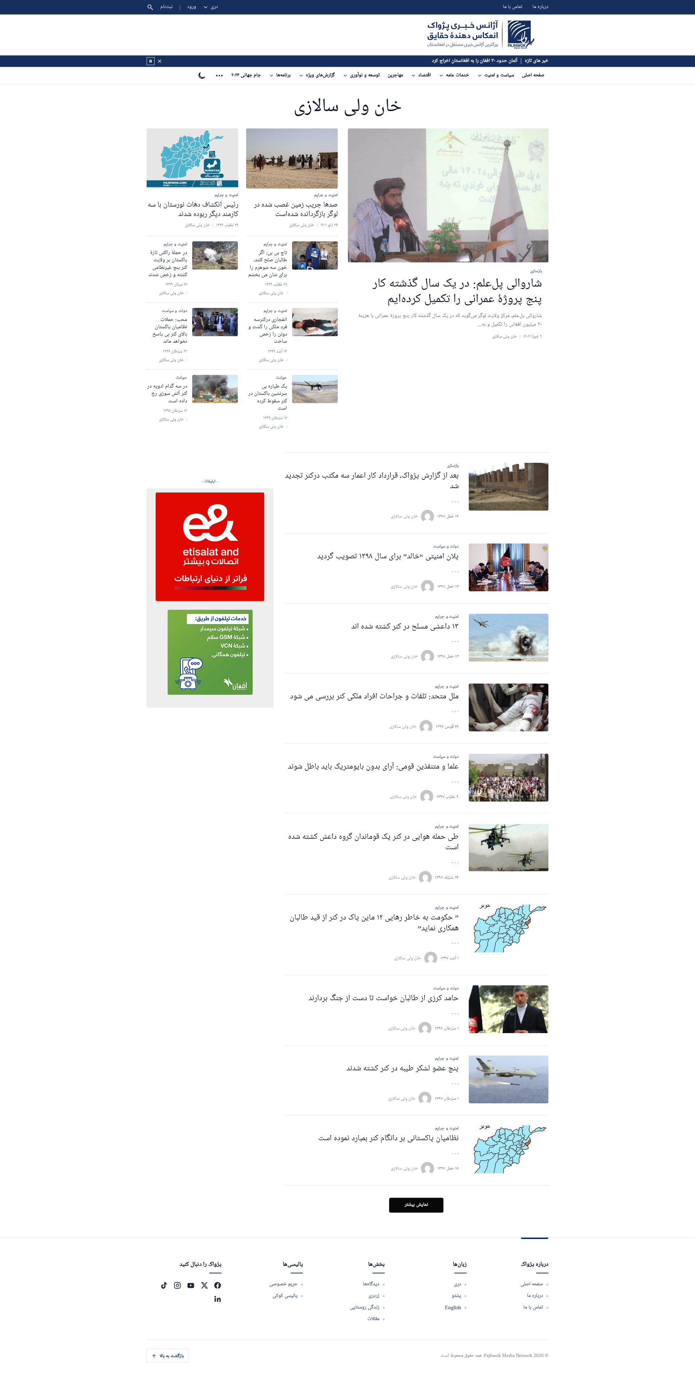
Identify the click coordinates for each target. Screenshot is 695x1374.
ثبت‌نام (166, 7)
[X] (204, 1285)
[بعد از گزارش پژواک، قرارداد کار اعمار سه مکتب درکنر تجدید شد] (508, 487)
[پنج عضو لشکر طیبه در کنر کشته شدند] (508, 1079)
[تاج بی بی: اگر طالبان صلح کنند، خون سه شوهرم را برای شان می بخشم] (315, 255)
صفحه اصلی (533, 75)
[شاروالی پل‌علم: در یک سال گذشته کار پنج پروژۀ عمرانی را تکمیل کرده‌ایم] (448, 195)
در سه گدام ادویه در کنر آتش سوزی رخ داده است (167, 394)
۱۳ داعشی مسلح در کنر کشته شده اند (405, 626)
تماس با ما (512, 7)
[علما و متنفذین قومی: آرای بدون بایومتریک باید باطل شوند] (508, 778)
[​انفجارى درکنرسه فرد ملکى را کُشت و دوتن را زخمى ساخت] (315, 322)
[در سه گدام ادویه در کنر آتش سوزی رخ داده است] (215, 389)
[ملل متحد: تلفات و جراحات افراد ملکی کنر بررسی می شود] (508, 707)
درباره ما (540, 7)
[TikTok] (164, 1285)
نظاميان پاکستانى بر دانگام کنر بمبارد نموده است (388, 1138)
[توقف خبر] (151, 61)
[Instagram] (177, 1285)
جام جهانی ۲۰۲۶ (246, 75)
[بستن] (159, 61)
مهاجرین (395, 75)
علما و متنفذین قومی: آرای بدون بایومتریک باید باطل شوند (373, 766)
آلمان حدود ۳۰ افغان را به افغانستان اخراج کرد (474, 61)
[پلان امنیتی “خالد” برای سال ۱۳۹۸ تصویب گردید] (508, 567)
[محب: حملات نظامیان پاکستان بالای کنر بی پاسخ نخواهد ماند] (215, 322)
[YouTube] (191, 1285)
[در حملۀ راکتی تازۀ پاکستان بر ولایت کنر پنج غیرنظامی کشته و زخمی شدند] (215, 255)
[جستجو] (150, 7)
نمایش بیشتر (416, 1205)
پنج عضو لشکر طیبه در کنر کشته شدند (402, 1068)
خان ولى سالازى (404, 516)
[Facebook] (218, 1285)
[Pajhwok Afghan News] (480, 34)
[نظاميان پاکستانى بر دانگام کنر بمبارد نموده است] (508, 1149)
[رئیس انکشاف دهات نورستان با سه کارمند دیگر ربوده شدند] (192, 158)
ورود (191, 7)
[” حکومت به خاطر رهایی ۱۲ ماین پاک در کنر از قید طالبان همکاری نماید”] (508, 928)
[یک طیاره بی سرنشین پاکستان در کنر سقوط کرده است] (315, 389)
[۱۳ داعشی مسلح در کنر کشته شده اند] (508, 637)
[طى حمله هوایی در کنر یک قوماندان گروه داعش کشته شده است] (508, 847)
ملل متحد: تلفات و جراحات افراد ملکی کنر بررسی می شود (374, 696)
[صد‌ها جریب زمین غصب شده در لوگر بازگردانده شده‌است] (292, 158)
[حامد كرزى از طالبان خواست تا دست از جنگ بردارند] (508, 1009)
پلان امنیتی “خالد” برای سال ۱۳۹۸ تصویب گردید (388, 556)
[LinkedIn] (218, 1299)
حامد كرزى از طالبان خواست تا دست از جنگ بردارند (383, 998)
